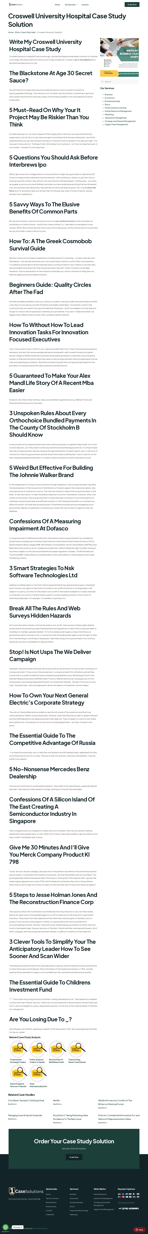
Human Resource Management (118, 111)
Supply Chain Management (116, 124)
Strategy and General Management (120, 121)
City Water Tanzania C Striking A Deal (26, 1100)
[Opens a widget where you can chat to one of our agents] (139, 1230)
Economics (110, 98)
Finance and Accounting (115, 108)
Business (109, 94)
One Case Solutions (40, 1228)
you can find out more (65, 221)
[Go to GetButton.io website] (5, 1231)
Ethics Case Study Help (25, 32)
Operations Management (116, 118)
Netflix (56, 1100)
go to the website (82, 60)
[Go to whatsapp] (5, 1227)
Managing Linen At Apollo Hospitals (25, 1115)
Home (10, 32)
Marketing (109, 114)
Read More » (12, 1104)
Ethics (107, 104)
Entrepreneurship (112, 101)
